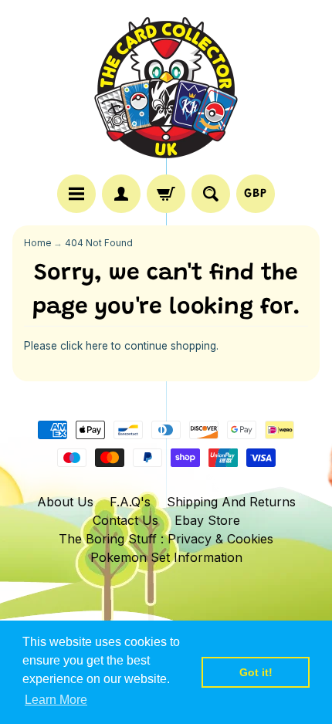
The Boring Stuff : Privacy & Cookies (166, 538)
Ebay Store (207, 520)
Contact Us (125, 520)
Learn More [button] (56, 699)
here (97, 346)
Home (37, 243)
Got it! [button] (256, 672)
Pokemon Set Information (166, 557)
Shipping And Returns (231, 501)
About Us (65, 501)
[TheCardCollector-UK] (166, 89)
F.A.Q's (130, 501)
